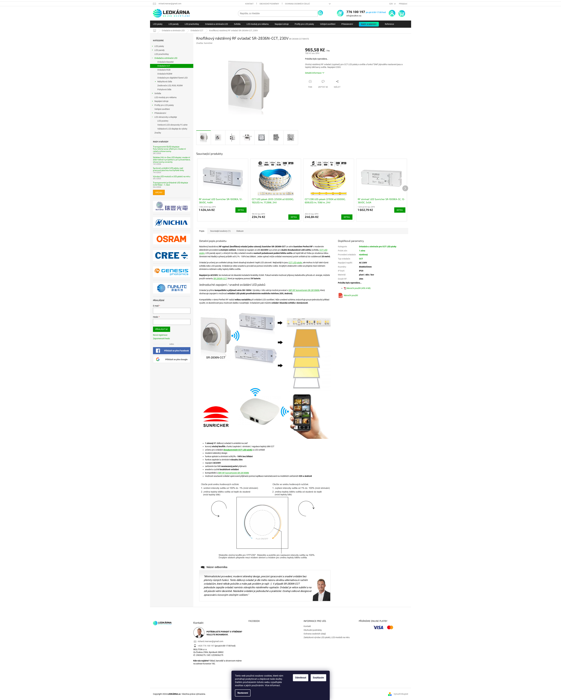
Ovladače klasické (165, 62)
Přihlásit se (161, 329)
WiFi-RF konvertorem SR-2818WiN (233, 473)
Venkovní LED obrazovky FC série (172, 125)
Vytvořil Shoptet (401, 694)
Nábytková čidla (164, 81)
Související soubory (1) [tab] (220, 231)
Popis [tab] (201, 231)
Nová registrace (160, 335)
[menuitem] (157, 24)
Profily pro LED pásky (164, 105)
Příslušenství (160, 113)
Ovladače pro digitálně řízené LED (172, 78)
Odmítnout (300, 677)
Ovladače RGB (163, 70)
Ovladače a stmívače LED (165, 58)
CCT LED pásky (295, 262)
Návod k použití (351, 295)
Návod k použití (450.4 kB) (359, 288)
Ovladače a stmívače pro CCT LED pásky (377, 246)
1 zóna (362, 250)
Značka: (204, 43)
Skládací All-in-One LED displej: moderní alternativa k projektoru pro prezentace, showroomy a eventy (171, 159)
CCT (361, 259)
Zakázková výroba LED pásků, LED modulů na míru (327, 637)
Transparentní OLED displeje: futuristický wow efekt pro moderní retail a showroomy (169, 148)
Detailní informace (313, 73)
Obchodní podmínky (269, 4)
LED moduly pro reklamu (165, 97)
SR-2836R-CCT (220, 278)
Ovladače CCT (163, 66)
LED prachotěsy (161, 54)
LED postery (162, 121)
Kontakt (249, 4)
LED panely (159, 50)
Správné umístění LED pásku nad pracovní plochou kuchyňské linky (168, 169)
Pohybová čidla (164, 89)
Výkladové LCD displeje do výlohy (172, 129)
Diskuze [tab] (239, 231)
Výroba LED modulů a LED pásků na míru (171, 176)
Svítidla (157, 93)
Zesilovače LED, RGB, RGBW (170, 85)
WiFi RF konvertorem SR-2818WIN (304, 290)
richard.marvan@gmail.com (210, 641)
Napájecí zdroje (161, 101)
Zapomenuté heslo (161, 338)
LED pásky (159, 46)
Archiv (158, 192)
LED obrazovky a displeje (165, 117)
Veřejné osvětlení (162, 109)
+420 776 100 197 (206, 646)
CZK (391, 4)
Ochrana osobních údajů (297, 4)
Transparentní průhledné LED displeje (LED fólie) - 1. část (170, 183)
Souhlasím (318, 677)
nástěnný (363, 254)
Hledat (320, 13)
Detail (241, 210)
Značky (157, 133)
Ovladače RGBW (164, 74)
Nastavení (242, 692)
